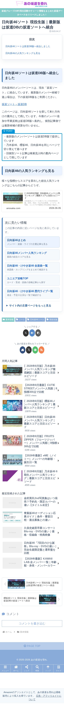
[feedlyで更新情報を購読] (35, 350)
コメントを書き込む (32, 623)
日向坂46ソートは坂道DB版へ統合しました (27, 46)
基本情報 (9, 319)
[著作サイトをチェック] (22, 350)
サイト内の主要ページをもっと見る (30, 305)
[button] (38, 333)
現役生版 (53, 319)
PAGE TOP (33, 646)
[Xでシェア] (26, 333)
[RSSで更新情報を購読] (41, 350)
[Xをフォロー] (29, 350)
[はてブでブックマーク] (32, 333)
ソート (22, 319)
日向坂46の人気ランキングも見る (22, 53)
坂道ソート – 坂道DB (14, 104)
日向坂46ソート (37, 319)
